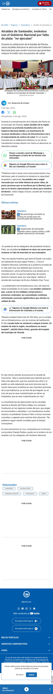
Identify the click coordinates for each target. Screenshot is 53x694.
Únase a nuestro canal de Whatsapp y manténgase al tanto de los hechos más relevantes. (27, 155)
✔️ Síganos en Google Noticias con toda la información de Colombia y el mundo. (28, 309)
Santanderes (25, 25)
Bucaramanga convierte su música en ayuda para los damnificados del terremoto (31, 216)
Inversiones (30, 493)
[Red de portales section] (49, 637)
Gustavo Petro (25, 488)
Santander (9, 488)
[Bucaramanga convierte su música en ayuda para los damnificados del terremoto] (8, 214)
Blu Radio (4, 25)
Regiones (14, 25)
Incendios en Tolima (39, 9)
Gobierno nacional (11, 493)
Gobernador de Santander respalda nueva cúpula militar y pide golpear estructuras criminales (33, 231)
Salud (44, 493)
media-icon (26, 689)
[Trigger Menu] (3, 3)
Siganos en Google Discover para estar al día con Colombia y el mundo (28, 165)
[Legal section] (49, 650)
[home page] (26, 594)
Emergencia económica (20, 9)
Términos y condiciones (14, 660)
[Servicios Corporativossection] (49, 644)
